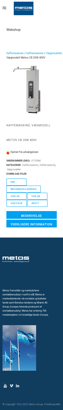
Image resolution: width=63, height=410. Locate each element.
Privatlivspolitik (52, 404)
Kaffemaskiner (15, 53)
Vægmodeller (54, 53)
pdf (13, 182)
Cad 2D (15, 196)
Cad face (17, 203)
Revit (35, 203)
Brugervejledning (23, 189)
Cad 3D (35, 196)
